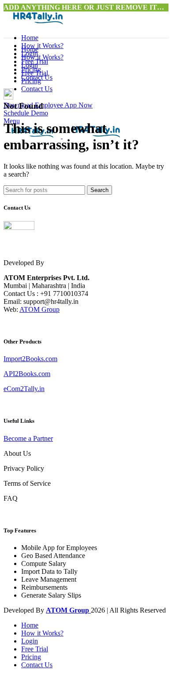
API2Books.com (27, 373)
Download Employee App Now (48, 105)
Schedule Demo (26, 113)
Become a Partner (28, 438)
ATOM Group (39, 309)
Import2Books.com (30, 358)
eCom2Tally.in (24, 388)
